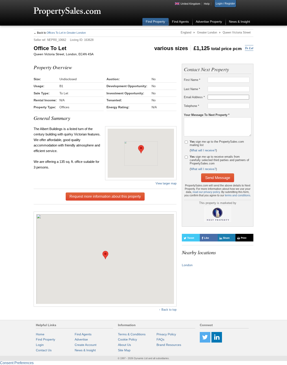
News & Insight (239, 21)
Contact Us (44, 350)
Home (40, 334)
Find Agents (180, 21)
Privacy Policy (166, 334)
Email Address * (194, 97)
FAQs (160, 339)
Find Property (155, 21)
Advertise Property (209, 21)
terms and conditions (237, 195)
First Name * (192, 80)
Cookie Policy (127, 339)
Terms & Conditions (132, 334)
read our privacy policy (206, 192)
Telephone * (191, 106)
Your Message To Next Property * (206, 114)
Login (40, 345)
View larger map (166, 183)
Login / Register (225, 3)
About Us (124, 345)
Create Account (85, 345)
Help (207, 3)
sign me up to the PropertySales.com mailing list (217, 143)
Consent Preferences (17, 363)
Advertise (81, 339)
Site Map (124, 350)
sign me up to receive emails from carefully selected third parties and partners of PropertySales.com (219, 160)
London (187, 265)
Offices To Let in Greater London (66, 32)
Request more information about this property (105, 196)
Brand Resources (169, 345)
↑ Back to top (167, 309)
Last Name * (192, 89)
